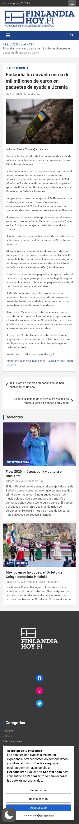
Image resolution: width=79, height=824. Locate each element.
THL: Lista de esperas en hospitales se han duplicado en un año (37, 385)
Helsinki (51, 360)
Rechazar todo (38, 799)
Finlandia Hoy (32, 94)
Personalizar (38, 790)
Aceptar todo (38, 807)
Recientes (14, 417)
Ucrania (11, 364)
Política (7, 736)
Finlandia (23, 360)
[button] (9, 815)
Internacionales (18, 68)
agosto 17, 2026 (15, 581)
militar (61, 360)
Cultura (21, 563)
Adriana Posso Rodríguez (42, 581)
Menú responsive (72, 3)
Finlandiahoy (37, 360)
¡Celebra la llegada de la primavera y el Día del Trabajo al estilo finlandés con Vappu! (41, 401)
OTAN (69, 360)
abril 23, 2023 (14, 94)
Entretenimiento (18, 462)
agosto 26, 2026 (15, 480)
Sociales (8, 731)
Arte (10, 563)
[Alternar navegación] (8, 35)
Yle (18, 354)
